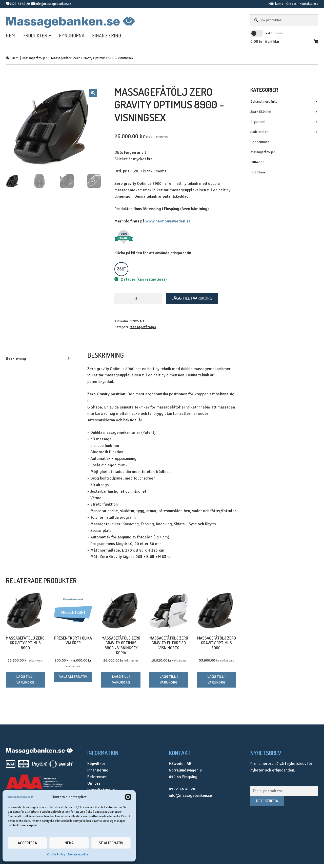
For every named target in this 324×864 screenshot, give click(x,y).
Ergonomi (257, 122)
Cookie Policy (56, 854)
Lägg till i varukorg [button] (25, 679)
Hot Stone (258, 172)
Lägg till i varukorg (192, 298)
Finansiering (106, 35)
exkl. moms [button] (274, 33)
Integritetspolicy (101, 789)
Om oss (291, 4)
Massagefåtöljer (34, 58)
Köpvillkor (96, 763)
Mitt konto (275, 4)
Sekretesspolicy (78, 854)
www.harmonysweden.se (168, 221)
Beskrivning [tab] (16, 358)
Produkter (35, 35)
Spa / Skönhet (260, 111)
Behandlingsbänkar (264, 101)
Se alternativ (111, 843)
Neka (69, 843)
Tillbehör (257, 162)
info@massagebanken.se (53, 4)
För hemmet (259, 142)
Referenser (97, 776)
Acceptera (27, 843)
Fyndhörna (72, 35)
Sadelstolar (259, 132)
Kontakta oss (309, 4)
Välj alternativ (73, 676)
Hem (10, 35)
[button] (128, 797)
